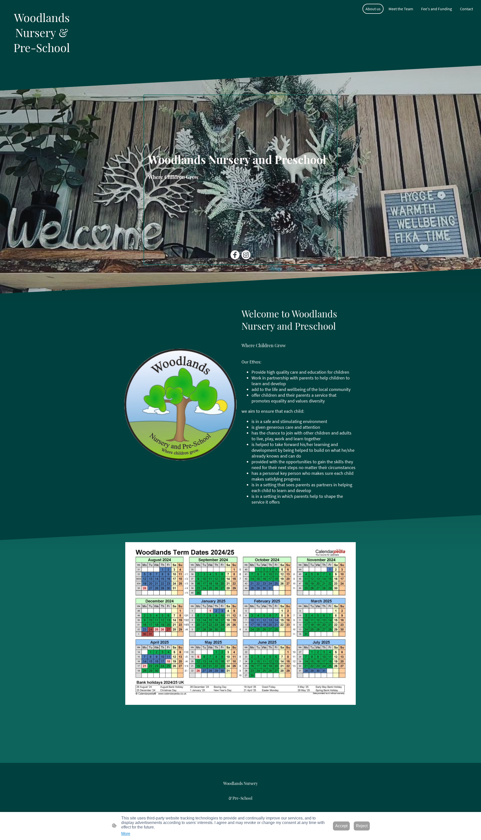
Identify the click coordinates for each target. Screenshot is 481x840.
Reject (362, 826)
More (125, 833)
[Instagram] (246, 254)
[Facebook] (234, 254)
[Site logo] (41, 59)
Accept (341, 826)
